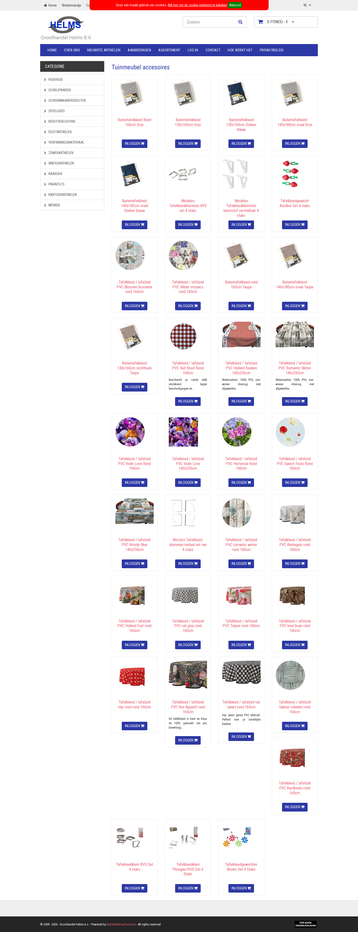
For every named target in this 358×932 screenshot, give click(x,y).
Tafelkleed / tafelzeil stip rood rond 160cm (134, 704)
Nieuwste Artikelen (103, 50)
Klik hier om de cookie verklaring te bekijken (197, 5)
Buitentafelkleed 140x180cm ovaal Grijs (294, 122)
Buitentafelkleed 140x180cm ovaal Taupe (294, 284)
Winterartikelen (61, 163)
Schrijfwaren (59, 90)
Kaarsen (55, 174)
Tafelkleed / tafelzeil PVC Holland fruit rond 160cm (134, 626)
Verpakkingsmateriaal (66, 142)
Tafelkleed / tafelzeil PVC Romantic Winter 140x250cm (294, 368)
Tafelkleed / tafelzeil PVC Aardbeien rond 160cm (295, 788)
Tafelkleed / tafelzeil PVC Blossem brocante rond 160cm (134, 287)
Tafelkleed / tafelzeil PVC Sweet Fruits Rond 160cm (295, 464)
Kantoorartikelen (62, 195)
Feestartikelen (60, 132)
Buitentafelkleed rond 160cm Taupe (241, 284)
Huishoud (55, 80)
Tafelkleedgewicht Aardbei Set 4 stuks (295, 203)
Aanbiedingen (139, 50)
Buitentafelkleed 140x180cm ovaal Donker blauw (134, 206)
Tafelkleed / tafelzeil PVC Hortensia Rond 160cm (241, 464)
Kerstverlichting (61, 121)
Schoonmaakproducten (67, 100)
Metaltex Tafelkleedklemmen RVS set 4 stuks (188, 206)
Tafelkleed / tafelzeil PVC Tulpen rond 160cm (241, 623)
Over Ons (72, 50)
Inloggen (133, 143)
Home (52, 50)
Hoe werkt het (240, 50)
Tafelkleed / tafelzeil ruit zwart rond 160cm (241, 704)
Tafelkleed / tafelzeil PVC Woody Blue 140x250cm (135, 545)
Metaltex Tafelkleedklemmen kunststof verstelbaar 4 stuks (241, 208)
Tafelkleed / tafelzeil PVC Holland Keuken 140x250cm (241, 368)
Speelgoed (56, 111)
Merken (54, 205)
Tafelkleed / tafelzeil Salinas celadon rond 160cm (295, 707)
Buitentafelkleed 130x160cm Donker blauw (241, 125)
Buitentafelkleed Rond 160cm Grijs (134, 122)
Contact (213, 50)
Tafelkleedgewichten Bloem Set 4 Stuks (241, 867)
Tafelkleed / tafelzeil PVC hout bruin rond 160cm (295, 626)
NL (306, 5)
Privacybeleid (272, 50)
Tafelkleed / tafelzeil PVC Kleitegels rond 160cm (295, 545)
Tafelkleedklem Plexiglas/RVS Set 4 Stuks (187, 869)
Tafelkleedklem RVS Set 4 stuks (134, 867)
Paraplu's (56, 184)
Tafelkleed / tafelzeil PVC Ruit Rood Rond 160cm (188, 368)
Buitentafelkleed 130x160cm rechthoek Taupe (134, 368)
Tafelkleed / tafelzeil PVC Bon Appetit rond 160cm (188, 707)
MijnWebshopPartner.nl (121, 924)
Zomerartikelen (60, 153)
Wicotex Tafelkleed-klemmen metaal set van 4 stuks (188, 545)
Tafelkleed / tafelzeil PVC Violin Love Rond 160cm (134, 464)
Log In (193, 50)
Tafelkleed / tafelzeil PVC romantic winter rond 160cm (241, 545)
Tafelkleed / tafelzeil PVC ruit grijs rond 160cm (188, 626)
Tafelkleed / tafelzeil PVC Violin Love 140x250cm (188, 464)
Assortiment (169, 50)
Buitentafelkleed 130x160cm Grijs (188, 122)
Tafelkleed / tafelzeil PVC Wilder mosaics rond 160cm (188, 287)
